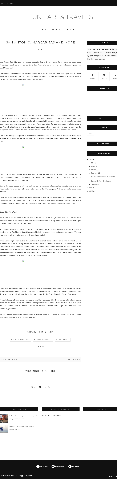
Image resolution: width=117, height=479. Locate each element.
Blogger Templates (25, 476)
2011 (91, 191)
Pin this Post (64, 340)
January (94, 184)
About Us (12, 3)
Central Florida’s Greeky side (101, 181)
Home (2, 3)
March (93, 170)
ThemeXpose (12, 476)
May (92, 163)
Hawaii (90, 134)
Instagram (104, 78)
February (94, 173)
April (93, 166)
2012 (91, 188)
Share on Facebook (21, 340)
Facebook (92, 78)
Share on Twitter (44, 340)
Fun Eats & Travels (60, 17)
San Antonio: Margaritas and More (103, 176)
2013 (91, 159)
